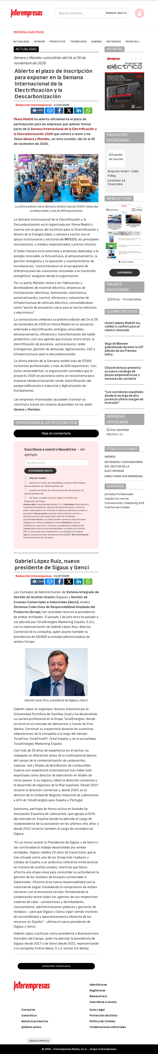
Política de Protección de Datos (38, 537)
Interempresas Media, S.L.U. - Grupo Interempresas (84, 1049)
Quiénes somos (31, 1027)
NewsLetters (98, 996)
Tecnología (78, 41)
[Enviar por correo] (49, 110)
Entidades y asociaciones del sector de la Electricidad (124, 466)
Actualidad (21, 41)
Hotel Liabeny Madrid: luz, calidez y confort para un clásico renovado (123, 326)
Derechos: (67, 522)
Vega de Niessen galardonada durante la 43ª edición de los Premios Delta (124, 349)
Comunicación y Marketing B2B (124, 503)
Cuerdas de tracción (117, 182)
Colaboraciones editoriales (108, 1027)
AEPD (68, 534)
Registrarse (97, 990)
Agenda (96, 41)
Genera (29, 139)
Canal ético (29, 1015)
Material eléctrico (29, 32)
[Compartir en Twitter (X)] (68, 110)
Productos (58, 41)
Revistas (132, 41)
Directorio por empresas (124, 476)
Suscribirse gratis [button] (113, 13)
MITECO (70, 239)
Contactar (28, 1010)
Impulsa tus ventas (117, 499)
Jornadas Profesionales (119, 494)
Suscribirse (124, 272)
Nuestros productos (34, 1021)
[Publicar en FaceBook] (59, 110)
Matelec (43, 139)
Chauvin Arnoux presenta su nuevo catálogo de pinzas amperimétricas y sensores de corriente (123, 373)
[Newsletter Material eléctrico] (129, 231)
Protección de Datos (103, 1015)
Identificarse (98, 985)
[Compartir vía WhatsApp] (87, 110)
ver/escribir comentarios (56, 966)
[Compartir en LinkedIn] (78, 110)
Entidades (114, 41)
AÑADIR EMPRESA (39, 1040)
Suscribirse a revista (103, 1002)
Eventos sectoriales (117, 507)
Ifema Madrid (23, 119)
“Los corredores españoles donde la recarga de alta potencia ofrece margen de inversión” (124, 397)
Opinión (39, 41)
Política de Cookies (102, 1021)
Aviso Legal (56, 497)
